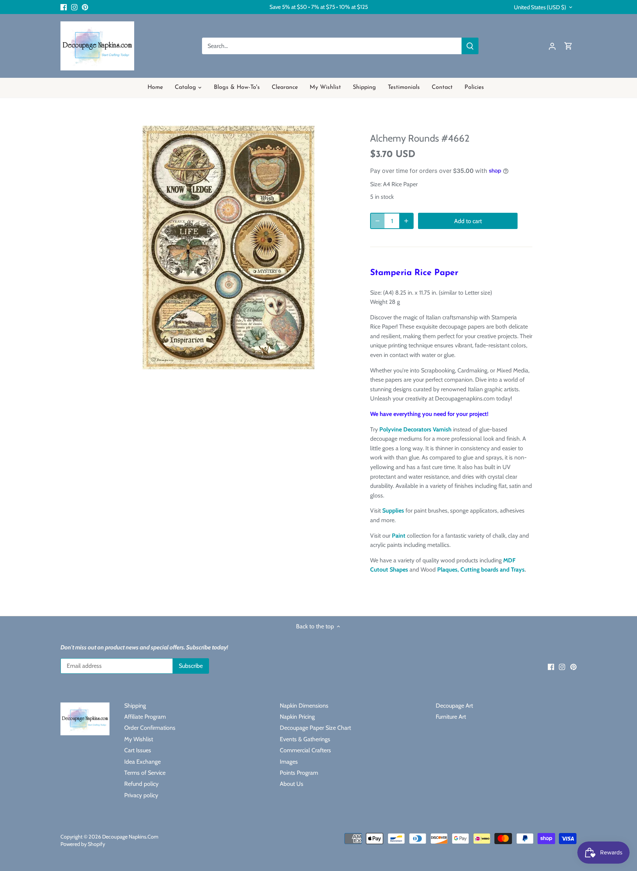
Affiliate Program (145, 716)
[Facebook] (63, 7)
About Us (291, 783)
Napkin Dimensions (304, 705)
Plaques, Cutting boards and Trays (481, 569)
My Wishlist (138, 739)
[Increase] (406, 221)
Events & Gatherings (305, 739)
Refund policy (141, 783)
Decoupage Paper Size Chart (315, 727)
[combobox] (332, 46)
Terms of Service (145, 772)
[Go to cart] (568, 46)
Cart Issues (137, 750)
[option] (228, 248)
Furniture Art (451, 716)
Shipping (135, 705)
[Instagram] (74, 7)
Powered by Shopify (82, 844)
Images (289, 761)
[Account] (552, 46)
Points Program (299, 772)
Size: (376, 184)
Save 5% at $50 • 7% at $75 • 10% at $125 (318, 6)
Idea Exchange (142, 761)
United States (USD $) (540, 7)
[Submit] (470, 46)
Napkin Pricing (297, 716)
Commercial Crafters (305, 750)
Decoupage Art (454, 705)
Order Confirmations (149, 727)
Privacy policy (141, 795)
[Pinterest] (85, 7)
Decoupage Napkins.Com (130, 836)
